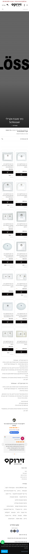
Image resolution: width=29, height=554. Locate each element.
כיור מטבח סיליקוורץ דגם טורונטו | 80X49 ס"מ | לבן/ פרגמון (22, 343)
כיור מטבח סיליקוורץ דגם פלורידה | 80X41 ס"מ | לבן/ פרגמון (7, 285)
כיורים (20, 130)
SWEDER (25, 177)
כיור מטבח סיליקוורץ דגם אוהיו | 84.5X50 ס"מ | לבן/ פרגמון (8, 343)
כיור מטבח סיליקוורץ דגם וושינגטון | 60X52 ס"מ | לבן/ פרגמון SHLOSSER (8, 195)
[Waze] (11, 531)
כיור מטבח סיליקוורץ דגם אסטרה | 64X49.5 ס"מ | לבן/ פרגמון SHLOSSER (8, 315)
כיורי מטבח (15, 130)
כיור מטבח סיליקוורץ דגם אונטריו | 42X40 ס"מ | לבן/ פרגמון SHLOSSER (22, 255)
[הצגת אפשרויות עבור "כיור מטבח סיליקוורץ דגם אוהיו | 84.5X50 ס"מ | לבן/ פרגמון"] (7, 349)
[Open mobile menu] (27, 5)
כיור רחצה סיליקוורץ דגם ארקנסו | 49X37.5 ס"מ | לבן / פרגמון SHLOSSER (21, 315)
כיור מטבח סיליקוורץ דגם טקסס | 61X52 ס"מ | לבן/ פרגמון (22, 195)
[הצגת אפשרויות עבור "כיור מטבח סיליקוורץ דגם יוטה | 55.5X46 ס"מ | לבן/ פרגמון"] (21, 174)
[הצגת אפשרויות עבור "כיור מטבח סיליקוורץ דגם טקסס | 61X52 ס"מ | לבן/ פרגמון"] (21, 204)
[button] (2, 542)
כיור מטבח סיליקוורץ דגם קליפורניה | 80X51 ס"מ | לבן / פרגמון (21, 285)
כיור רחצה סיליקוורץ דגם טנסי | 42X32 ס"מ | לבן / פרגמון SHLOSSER (8, 255)
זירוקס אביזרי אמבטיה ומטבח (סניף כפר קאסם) (14, 424)
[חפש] (2, 9)
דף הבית (25, 130)
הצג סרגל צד (23, 139)
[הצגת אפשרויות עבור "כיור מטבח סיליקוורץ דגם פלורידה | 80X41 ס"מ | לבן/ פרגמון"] (7, 294)
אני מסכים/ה (4, 551)
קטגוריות (15, 125)
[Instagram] (14, 531)
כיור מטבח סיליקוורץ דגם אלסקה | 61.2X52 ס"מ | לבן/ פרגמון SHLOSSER (7, 165)
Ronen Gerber (16, 437)
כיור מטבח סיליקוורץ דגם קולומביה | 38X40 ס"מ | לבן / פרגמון (21, 225)
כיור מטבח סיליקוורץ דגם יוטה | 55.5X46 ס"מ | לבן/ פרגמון (22, 165)
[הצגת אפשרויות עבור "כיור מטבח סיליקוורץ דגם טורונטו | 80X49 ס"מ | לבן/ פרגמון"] (21, 351)
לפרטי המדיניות (24, 551)
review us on (15, 432)
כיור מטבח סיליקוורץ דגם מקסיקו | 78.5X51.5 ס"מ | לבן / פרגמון (8, 225)
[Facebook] (17, 531)
